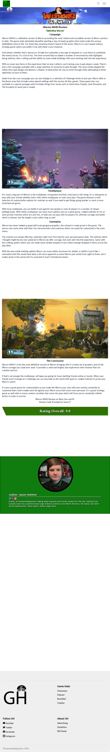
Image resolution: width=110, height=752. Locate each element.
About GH (62, 718)
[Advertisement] (55, 109)
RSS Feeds (61, 731)
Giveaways (62, 691)
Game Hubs (63, 686)
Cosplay (60, 703)
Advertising (62, 723)
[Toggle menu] (104, 3)
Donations (62, 727)
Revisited (61, 699)
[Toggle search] (98, 3)
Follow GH (8, 718)
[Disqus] (55, 557)
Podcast (60, 695)
